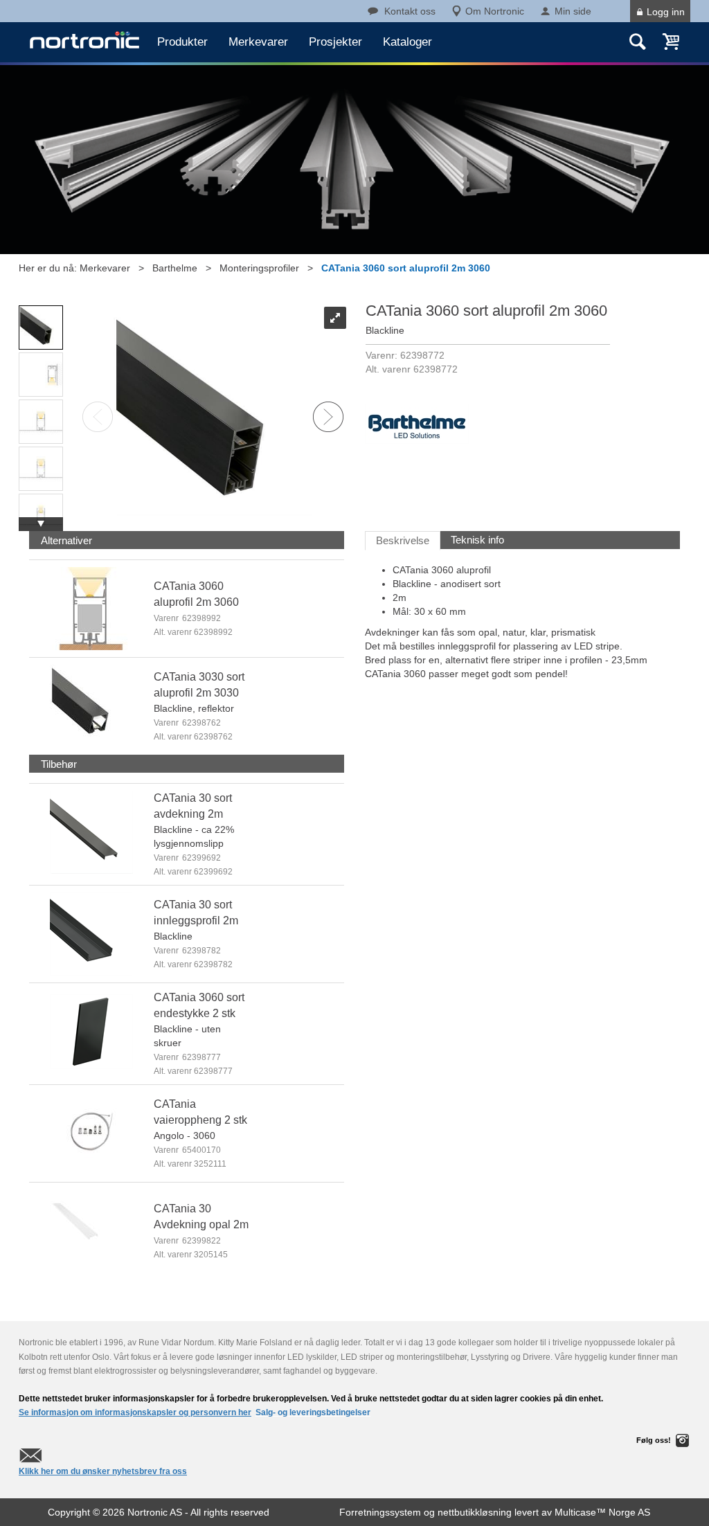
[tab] (66, 540)
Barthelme (174, 267)
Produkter (182, 41)
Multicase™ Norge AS (602, 1512)
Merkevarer (258, 41)
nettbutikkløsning (475, 1512)
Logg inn (666, 11)
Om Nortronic (494, 11)
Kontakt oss (410, 11)
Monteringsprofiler (259, 267)
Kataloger (407, 41)
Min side (573, 11)
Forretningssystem (380, 1512)
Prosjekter (335, 41)
